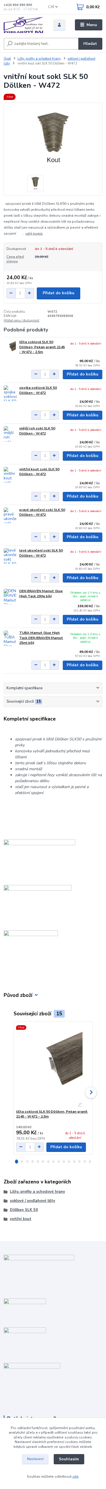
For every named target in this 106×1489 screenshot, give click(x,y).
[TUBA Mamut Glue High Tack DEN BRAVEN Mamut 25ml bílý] (10, 638)
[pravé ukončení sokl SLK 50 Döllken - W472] (10, 515)
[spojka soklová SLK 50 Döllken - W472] (10, 393)
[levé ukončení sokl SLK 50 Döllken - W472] (10, 556)
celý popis (34, 233)
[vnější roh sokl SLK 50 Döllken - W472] (10, 434)
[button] (16, 1162)
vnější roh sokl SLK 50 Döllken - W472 (37, 431)
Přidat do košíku (58, 293)
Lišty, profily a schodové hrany (39, 59)
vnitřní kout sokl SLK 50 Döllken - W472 (39, 472)
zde (75, 1476)
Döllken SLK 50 (24, 1209)
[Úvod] (24, 25)
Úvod (7, 59)
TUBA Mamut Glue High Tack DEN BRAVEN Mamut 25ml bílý (41, 637)
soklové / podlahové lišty (32, 1200)
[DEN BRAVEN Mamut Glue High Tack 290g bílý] (10, 596)
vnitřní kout (20, 1218)
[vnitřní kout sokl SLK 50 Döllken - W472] (10, 475)
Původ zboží (18, 995)
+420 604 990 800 (18, 5)
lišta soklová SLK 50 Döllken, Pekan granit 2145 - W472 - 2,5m (42, 347)
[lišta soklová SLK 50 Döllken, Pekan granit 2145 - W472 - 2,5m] (10, 347)
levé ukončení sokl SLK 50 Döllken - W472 (41, 553)
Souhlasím (69, 1459)
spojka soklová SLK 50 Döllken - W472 (38, 390)
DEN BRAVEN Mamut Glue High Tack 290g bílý (41, 593)
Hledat (90, 43)
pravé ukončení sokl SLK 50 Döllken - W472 (42, 512)
